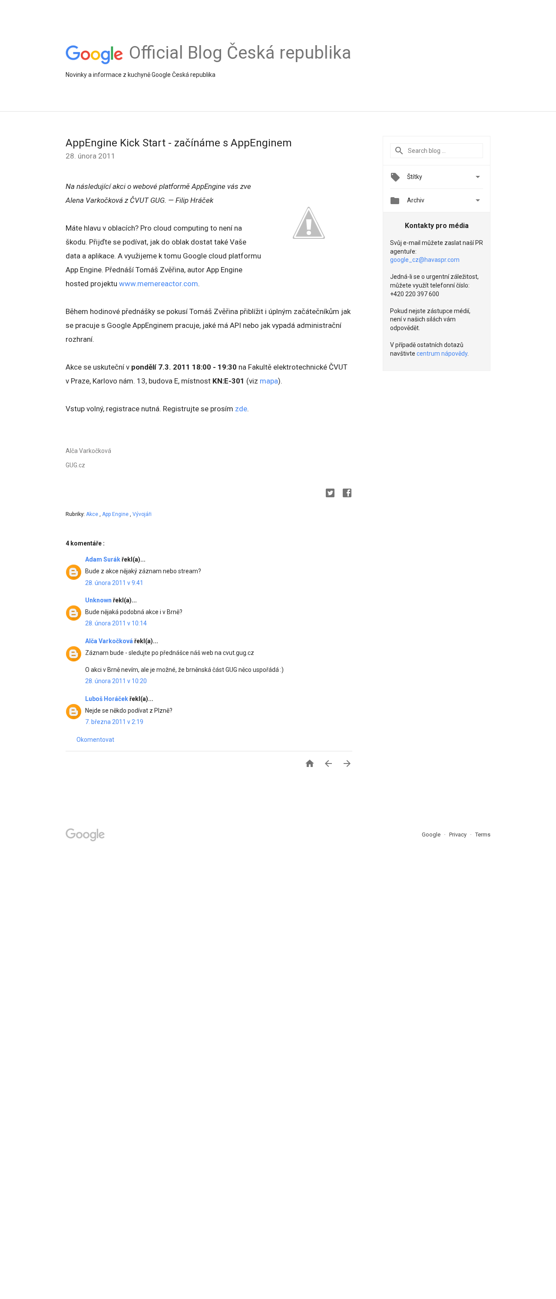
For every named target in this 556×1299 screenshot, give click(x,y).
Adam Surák (103, 559)
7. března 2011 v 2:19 (114, 721)
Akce (92, 514)
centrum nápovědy (442, 353)
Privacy (458, 834)
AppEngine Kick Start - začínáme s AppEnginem (179, 143)
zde (241, 408)
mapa (269, 381)
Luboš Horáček (107, 698)
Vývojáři (142, 514)
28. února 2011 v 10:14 (116, 623)
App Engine (116, 514)
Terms (482, 834)
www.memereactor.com (158, 283)
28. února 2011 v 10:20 (116, 681)
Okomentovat (95, 739)
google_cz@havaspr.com (425, 259)
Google (432, 834)
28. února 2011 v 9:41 (114, 582)
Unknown (99, 600)
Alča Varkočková (109, 641)
